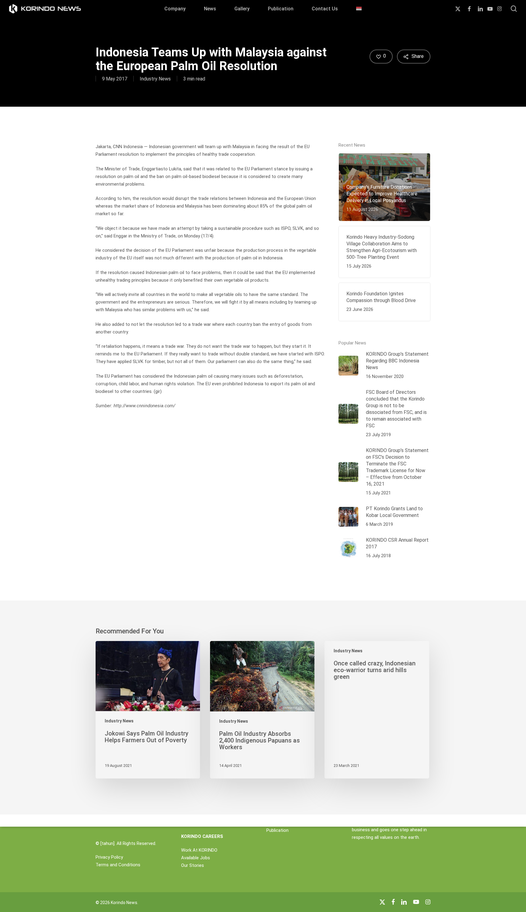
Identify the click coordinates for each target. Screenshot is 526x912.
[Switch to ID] (359, 8)
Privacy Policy (109, 857)
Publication (277, 830)
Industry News (155, 79)
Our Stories (192, 865)
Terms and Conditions (118, 864)
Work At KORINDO (199, 850)
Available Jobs (195, 857)
